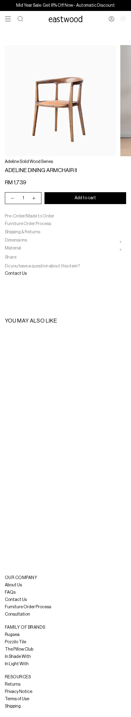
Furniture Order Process (28, 224)
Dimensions (16, 240)
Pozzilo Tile (15, 642)
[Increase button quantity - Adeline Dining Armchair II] (34, 198)
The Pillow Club (19, 649)
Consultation (17, 614)
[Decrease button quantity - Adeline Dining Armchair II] (12, 198)
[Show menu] (8, 19)
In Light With (17, 664)
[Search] (20, 19)
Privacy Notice (18, 692)
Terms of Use (17, 699)
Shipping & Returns (22, 232)
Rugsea (12, 635)
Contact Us (16, 273)
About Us (13, 585)
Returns (12, 684)
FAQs (10, 592)
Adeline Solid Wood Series (29, 162)
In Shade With (18, 657)
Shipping (13, 706)
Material (13, 248)
